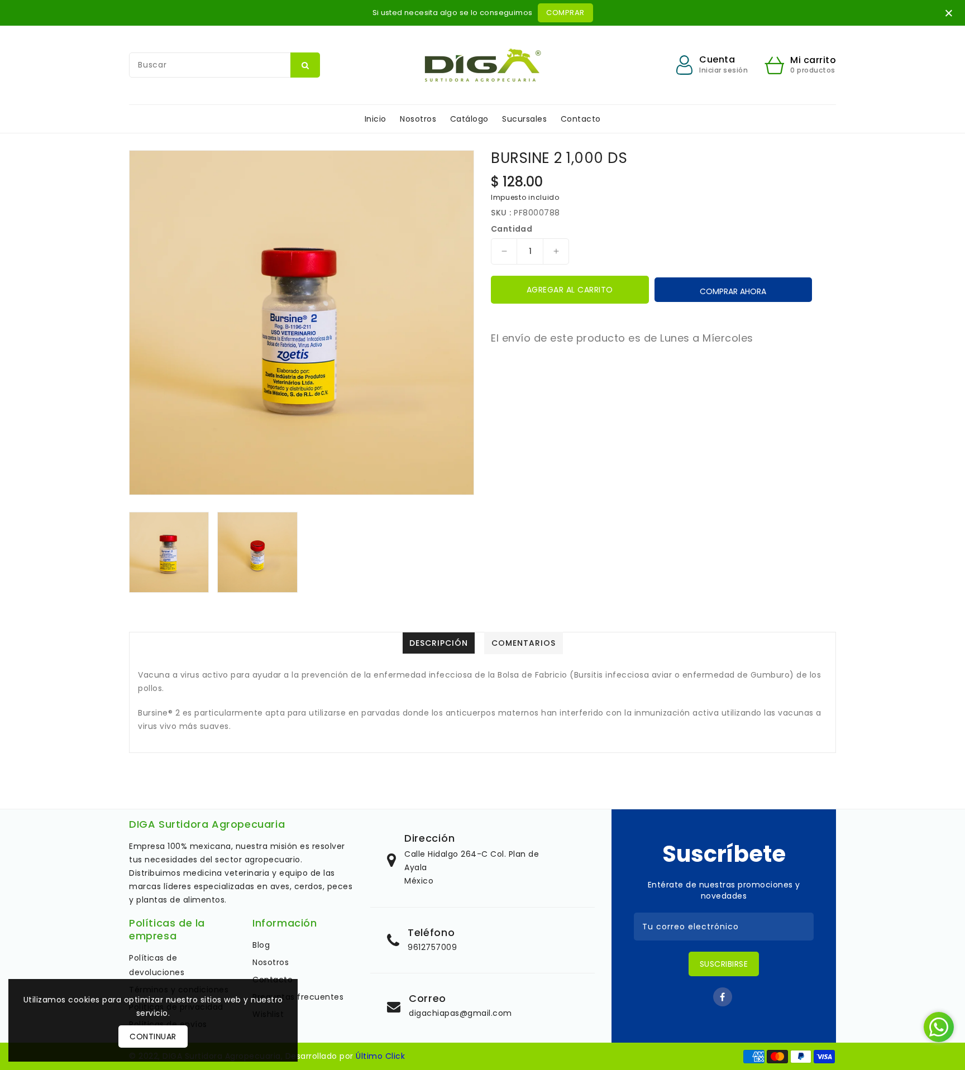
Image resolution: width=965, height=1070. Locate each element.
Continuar (153, 1036)
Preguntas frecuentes (297, 996)
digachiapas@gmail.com (460, 1013)
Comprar (565, 12)
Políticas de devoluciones (156, 965)
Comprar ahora (733, 291)
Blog (261, 945)
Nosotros (270, 962)
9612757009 (432, 947)
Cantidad (511, 229)
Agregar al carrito (570, 289)
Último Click (380, 1056)
